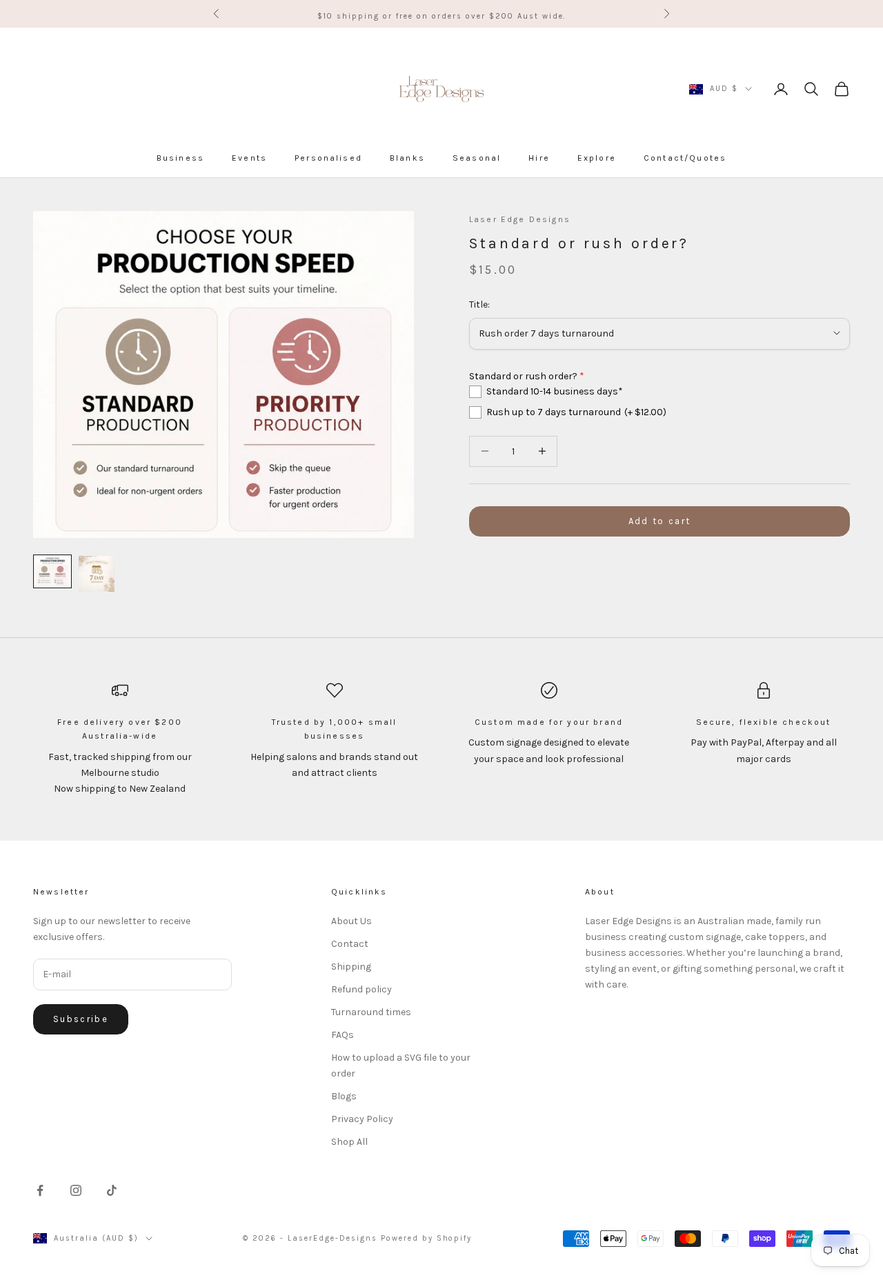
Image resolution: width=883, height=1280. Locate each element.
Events (249, 158)
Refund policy (361, 989)
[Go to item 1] (52, 571)
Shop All (349, 1142)
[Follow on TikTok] (112, 1190)
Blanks (407, 158)
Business (180, 158)
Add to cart (659, 521)
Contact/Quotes (685, 158)
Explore (596, 158)
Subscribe (80, 1019)
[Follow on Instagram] (76, 1190)
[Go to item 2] (96, 573)
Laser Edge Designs (520, 219)
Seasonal (477, 158)
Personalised (328, 158)
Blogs (344, 1096)
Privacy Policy (362, 1119)
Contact (349, 944)
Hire (539, 158)
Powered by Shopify (427, 1238)
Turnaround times (371, 1012)
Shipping (351, 966)
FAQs (342, 1035)
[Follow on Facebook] (40, 1190)
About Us (351, 921)
